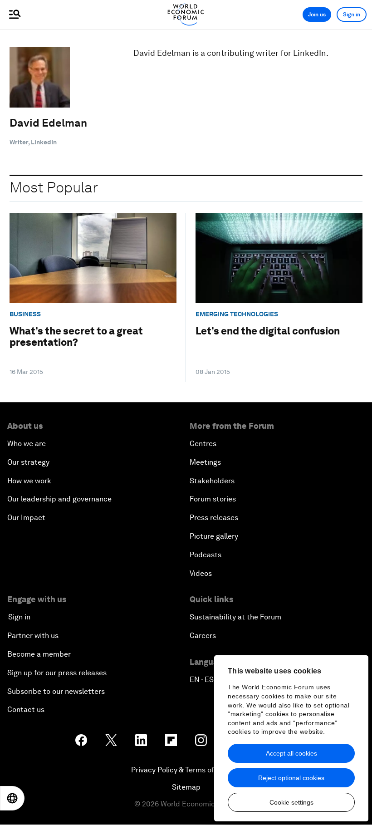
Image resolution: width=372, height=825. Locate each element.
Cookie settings (291, 802)
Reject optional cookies (291, 777)
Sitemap (186, 787)
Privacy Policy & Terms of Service (186, 770)
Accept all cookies (291, 753)
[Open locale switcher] (12, 798)
